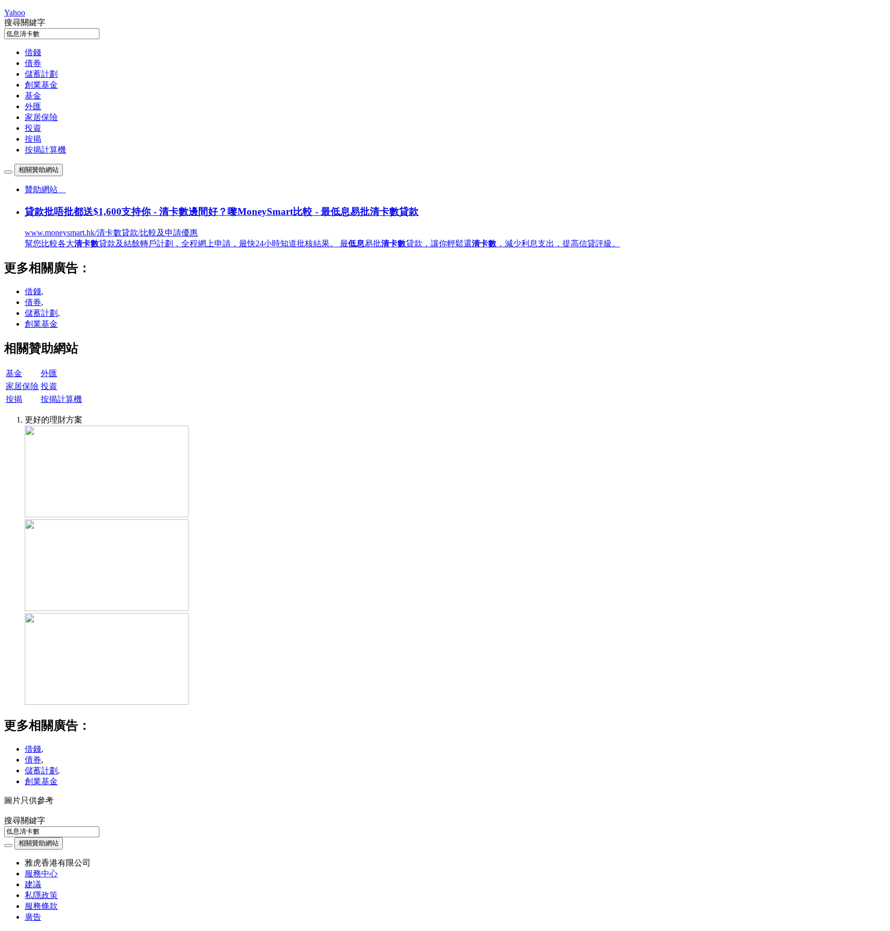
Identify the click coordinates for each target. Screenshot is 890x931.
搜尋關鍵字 (24, 22)
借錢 (33, 52)
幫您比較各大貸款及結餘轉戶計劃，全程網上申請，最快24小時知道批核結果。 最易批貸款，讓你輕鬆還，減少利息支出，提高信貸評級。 (322, 243)
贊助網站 (45, 189)
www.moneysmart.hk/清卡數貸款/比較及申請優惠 (111, 232)
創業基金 (41, 84)
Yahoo (14, 12)
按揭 (33, 138)
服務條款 (41, 906)
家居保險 (41, 117)
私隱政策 (41, 895)
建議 (33, 884)
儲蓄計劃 (41, 74)
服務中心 (41, 873)
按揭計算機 (45, 149)
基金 (33, 95)
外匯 (33, 106)
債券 (33, 63)
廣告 (33, 916)
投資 (33, 128)
